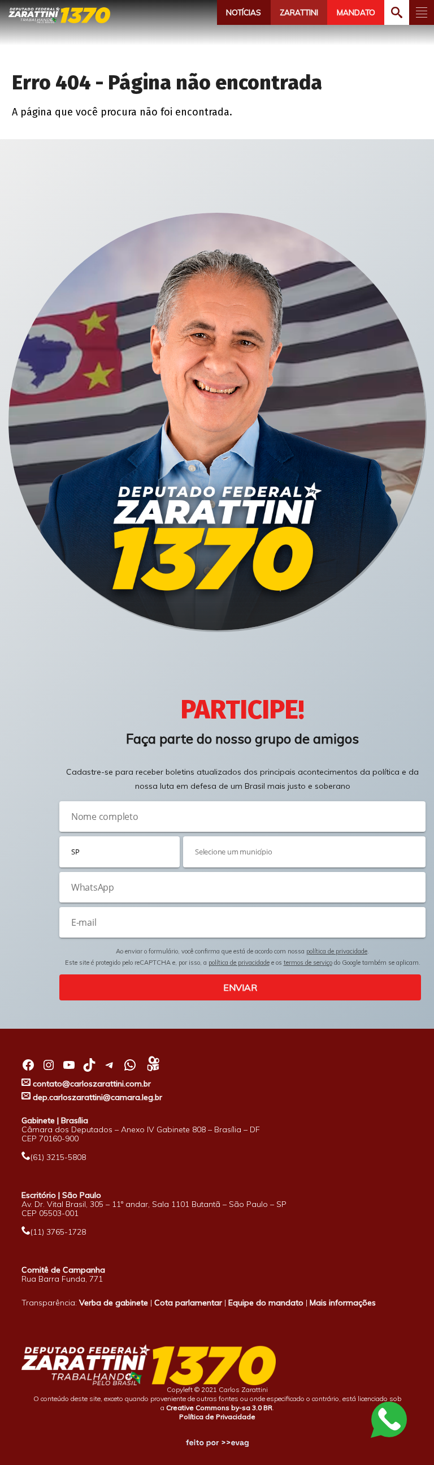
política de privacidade (336, 951)
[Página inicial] (59, 15)
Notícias (243, 12)
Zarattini (299, 12)
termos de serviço (308, 962)
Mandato (356, 12)
